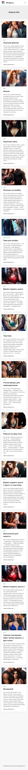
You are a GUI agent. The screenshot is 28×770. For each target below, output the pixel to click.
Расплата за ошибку (12, 190)
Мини (4, 88)
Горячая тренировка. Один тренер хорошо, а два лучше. (13, 637)
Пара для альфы (10, 240)
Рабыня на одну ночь (12, 434)
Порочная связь (10, 142)
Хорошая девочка (11, 43)
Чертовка (7, 336)
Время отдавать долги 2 (13, 587)
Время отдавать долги (13, 289)
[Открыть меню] (25, 3)
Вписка (6, 91)
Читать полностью (9, 64)
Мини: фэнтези (6, 237)
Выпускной (8, 689)
